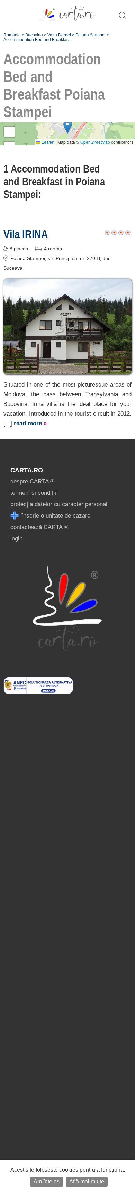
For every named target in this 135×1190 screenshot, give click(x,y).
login (16, 538)
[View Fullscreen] (9, 132)
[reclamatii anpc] (38, 692)
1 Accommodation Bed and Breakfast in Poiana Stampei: (54, 181)
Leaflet (47, 142)
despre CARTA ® (32, 481)
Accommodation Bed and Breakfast (36, 39)
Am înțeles (47, 1181)
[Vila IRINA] (67, 369)
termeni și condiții (33, 493)
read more (30, 423)
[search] (122, 19)
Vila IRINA (25, 234)
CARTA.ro (26, 470)
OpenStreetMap (95, 142)
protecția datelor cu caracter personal (58, 504)
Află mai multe (86, 1181)
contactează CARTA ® (39, 527)
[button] (67, 127)
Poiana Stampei (90, 34)
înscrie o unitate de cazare (55, 515)
